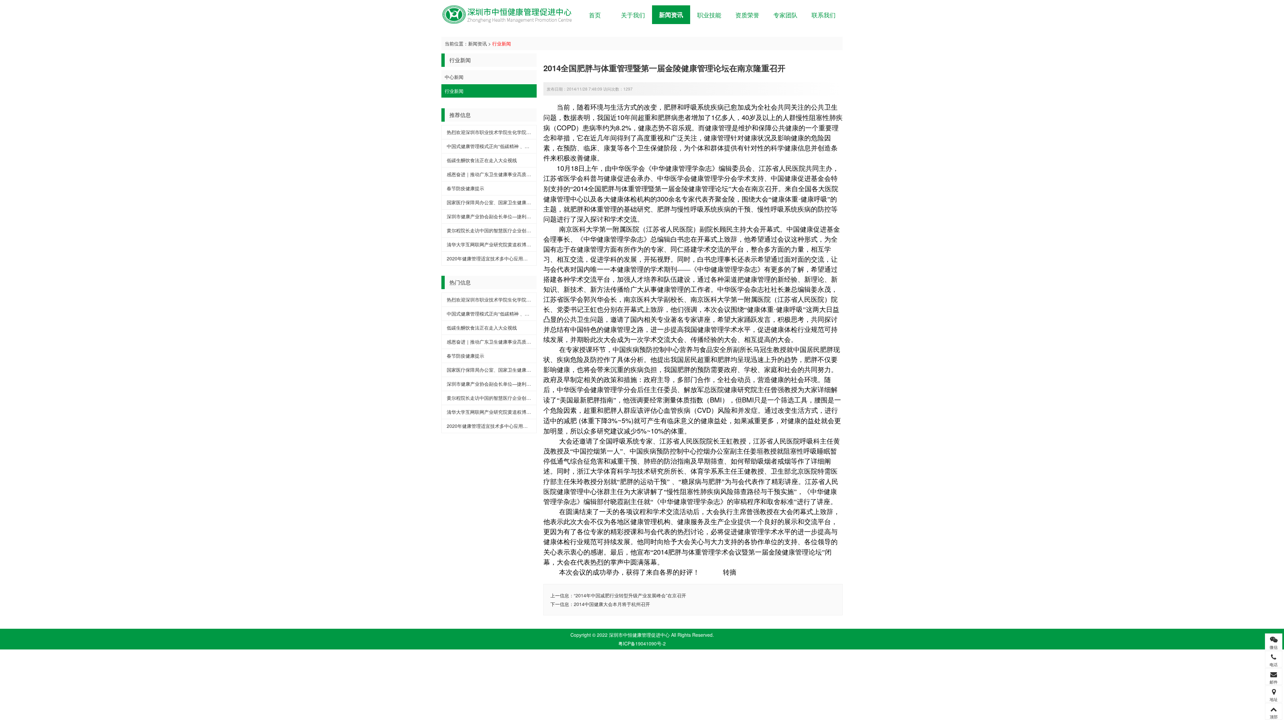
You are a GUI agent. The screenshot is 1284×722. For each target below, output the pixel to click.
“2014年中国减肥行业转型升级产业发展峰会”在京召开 (630, 595)
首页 (595, 14)
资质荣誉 (747, 14)
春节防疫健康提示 (465, 188)
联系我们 (824, 14)
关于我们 (633, 14)
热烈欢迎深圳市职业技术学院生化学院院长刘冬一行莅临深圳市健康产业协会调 (529, 132)
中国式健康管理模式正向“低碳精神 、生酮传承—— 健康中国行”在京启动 (522, 146)
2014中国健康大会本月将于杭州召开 (612, 604)
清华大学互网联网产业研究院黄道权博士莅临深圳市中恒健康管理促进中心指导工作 (533, 244)
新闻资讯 (671, 14)
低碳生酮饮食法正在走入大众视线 (482, 160)
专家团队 (785, 14)
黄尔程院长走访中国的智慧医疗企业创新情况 (493, 230)
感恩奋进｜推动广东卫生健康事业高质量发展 (493, 174)
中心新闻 (454, 77)
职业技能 (709, 14)
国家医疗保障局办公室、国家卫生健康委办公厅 (496, 202)
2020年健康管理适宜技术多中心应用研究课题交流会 (501, 258)
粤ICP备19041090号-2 (642, 643)
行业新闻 (501, 43)
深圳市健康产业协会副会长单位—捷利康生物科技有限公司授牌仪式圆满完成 (526, 216)
